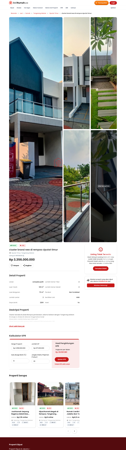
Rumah (28, 13)
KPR (62, 8)
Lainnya (73, 8)
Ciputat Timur (53, 13)
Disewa (19, 8)
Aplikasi (113, 8)
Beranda (14, 13)
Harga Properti (16, 344)
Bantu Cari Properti (51, 8)
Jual (21, 13)
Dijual (12, 8)
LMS (67, 8)
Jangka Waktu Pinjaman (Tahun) (40, 356)
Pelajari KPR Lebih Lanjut (62, 364)
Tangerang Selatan (39, 13)
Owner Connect (38, 8)
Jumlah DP (35, 344)
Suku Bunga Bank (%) (18, 355)
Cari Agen (27, 8)
